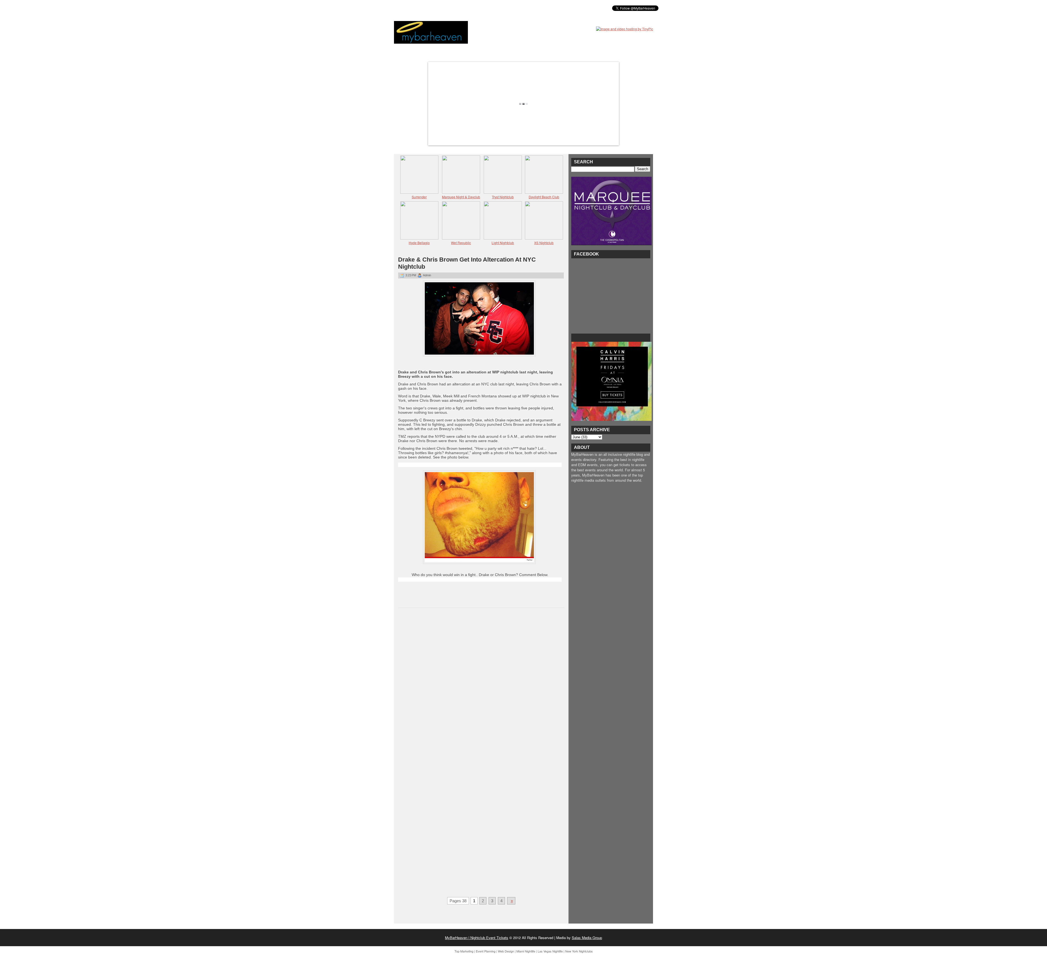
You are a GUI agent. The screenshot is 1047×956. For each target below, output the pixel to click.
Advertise (504, 8)
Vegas (455, 8)
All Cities (477, 8)
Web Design (506, 951)
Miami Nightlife (525, 951)
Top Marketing (464, 951)
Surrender (419, 196)
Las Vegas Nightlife (550, 951)
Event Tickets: (411, 8)
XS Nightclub (543, 242)
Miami (437, 8)
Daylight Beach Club (544, 196)
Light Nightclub (503, 242)
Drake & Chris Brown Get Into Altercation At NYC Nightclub (467, 263)
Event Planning (485, 951)
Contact (529, 8)
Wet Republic (461, 242)
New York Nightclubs (579, 951)
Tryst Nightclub (503, 196)
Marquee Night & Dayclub (461, 196)
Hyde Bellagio (419, 242)
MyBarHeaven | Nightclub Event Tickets (476, 937)
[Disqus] (481, 683)
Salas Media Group (587, 937)
